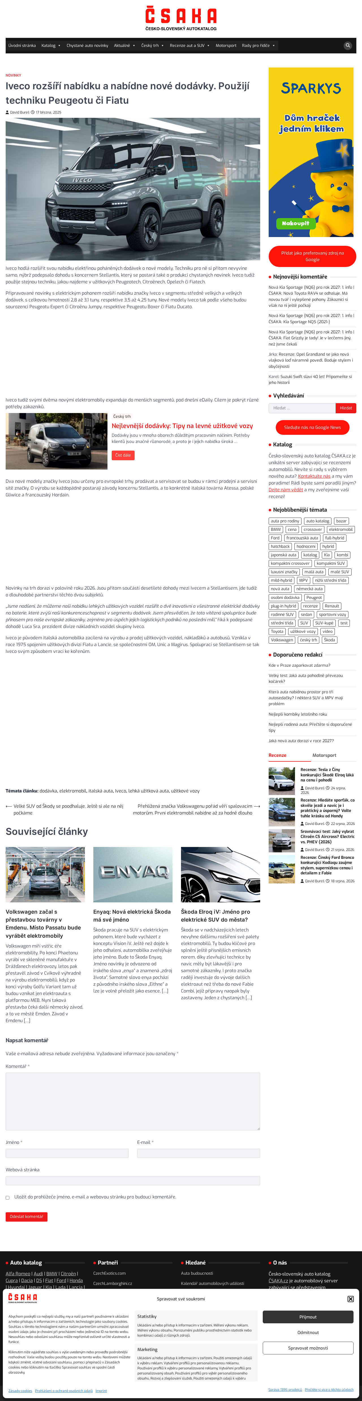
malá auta (314, 572)
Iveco (120, 791)
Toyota (277, 631)
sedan (306, 614)
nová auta (280, 589)
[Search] (348, 46)
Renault (332, 606)
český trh (308, 640)
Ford (275, 538)
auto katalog (317, 521)
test (344, 623)
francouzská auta (302, 538)
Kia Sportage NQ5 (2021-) (306, 321)
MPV (303, 580)
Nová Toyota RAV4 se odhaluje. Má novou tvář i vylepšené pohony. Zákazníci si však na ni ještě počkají (308, 299)
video (328, 631)
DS (39, 1280)
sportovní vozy (332, 614)
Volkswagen (282, 640)
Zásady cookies (20, 1391)
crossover (313, 529)
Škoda (329, 640)
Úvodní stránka (22, 45)
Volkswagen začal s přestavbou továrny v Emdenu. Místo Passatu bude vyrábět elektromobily (43, 924)
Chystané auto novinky (87, 45)
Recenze (277, 755)
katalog (310, 555)
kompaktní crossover (290, 563)
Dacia (27, 1280)
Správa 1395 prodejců (285, 1389)
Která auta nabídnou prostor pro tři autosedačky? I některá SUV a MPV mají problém (306, 698)
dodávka (48, 791)
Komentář (18, 1066)
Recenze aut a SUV (187, 45)
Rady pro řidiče (256, 45)
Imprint (101, 1391)
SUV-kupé (324, 623)
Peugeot (314, 597)
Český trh (150, 45)
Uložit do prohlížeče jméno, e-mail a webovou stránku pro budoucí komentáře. (95, 1197)
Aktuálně (122, 45)
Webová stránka (23, 1170)
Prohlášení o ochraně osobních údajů (64, 1391)
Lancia (76, 1287)
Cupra (12, 1280)
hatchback (280, 546)
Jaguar (35, 1287)
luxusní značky (284, 572)
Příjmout (308, 1317)
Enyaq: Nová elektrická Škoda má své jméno (132, 916)
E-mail (145, 1142)
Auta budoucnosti (197, 1273)
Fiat (49, 1280)
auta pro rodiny (285, 521)
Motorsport (226, 45)
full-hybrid (334, 538)
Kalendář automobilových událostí (212, 1283)
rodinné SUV (282, 614)
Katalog (48, 45)
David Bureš (19, 112)
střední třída (282, 623)
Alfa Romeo (18, 1274)
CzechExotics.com (109, 1273)
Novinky (13, 75)
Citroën (68, 1274)
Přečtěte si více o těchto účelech (329, 1389)
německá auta (309, 589)
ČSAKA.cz (278, 1281)
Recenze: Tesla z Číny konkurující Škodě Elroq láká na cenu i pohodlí (327, 775)
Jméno (14, 1142)
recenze (310, 606)
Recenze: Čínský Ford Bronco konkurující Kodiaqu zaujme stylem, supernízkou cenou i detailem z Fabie (327, 865)
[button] (351, 1299)
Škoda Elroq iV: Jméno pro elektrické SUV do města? (215, 916)
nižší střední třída (330, 580)
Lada (60, 1287)
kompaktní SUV (331, 563)
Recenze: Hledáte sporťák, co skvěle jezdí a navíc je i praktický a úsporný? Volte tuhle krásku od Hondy (328, 808)
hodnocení (306, 546)
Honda (76, 1280)
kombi (342, 555)
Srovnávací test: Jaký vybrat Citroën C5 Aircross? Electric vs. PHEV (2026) (328, 837)
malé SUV (340, 572)
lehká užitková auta (148, 791)
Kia (327, 555)
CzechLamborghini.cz (112, 1283)
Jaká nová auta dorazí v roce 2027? (301, 741)
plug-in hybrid (283, 606)
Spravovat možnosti (308, 1348)
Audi (38, 1274)
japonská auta (283, 555)
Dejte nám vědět (286, 490)
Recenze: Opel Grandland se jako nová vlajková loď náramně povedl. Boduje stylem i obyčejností (311, 360)
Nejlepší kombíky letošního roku (298, 714)
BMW (276, 529)
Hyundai (16, 1287)
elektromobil (72, 791)
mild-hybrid (281, 580)
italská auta (101, 791)
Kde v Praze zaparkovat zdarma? (300, 665)
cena (292, 529)
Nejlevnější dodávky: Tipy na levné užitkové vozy (182, 426)
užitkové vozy (185, 791)
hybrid (328, 546)
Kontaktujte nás (314, 476)
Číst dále (123, 455)
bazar (341, 521)
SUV (304, 623)
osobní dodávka (285, 597)
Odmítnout (308, 1332)
